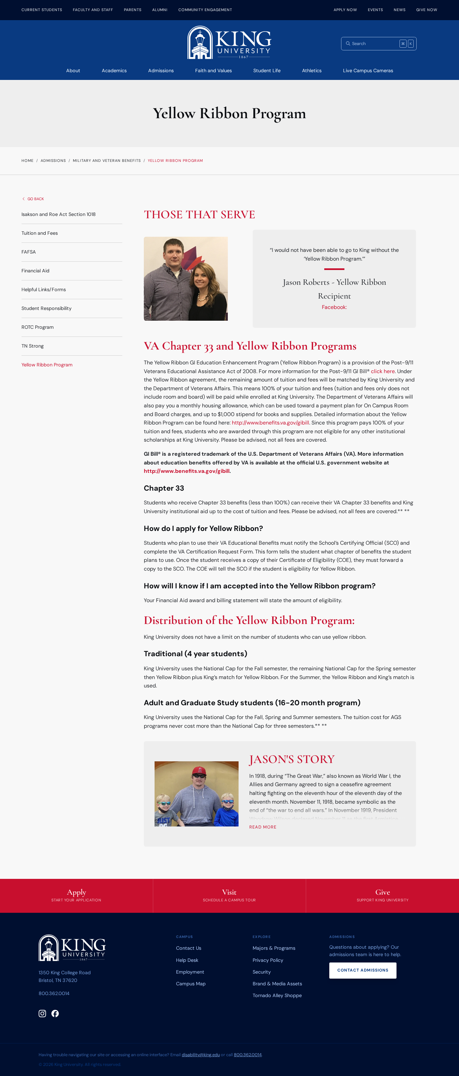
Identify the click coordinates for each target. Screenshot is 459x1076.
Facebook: (334, 307)
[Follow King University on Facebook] (55, 1013)
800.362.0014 (54, 993)
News (400, 9)
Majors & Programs (274, 948)
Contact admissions (362, 970)
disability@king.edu (201, 1055)
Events (375, 9)
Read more (263, 827)
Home (28, 160)
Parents (132, 9)
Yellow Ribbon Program (47, 365)
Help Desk (187, 960)
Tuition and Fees (40, 233)
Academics (114, 71)
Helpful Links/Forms (44, 289)
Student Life (267, 71)
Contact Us (188, 948)
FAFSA (29, 252)
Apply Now (345, 9)
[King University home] (72, 949)
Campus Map (191, 984)
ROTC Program (38, 327)
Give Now (426, 9)
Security (262, 972)
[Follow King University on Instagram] (42, 1013)
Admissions (161, 71)
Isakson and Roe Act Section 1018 (59, 214)
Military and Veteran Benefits (107, 160)
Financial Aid (35, 271)
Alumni (160, 9)
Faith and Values (213, 71)
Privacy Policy (268, 960)
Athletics (312, 71)
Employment (190, 972)
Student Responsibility (47, 308)
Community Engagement (205, 9)
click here (383, 371)
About (73, 71)
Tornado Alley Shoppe (277, 995)
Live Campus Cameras (368, 71)
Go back (36, 198)
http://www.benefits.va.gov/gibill (270, 422)
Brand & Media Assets (277, 984)
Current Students (42, 9)
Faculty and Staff (93, 9)
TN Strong (33, 346)
